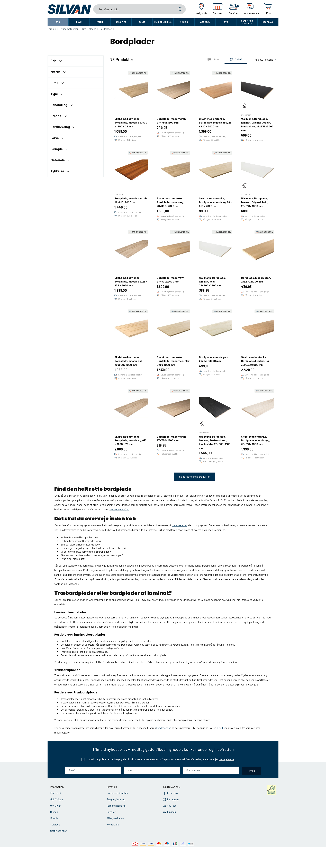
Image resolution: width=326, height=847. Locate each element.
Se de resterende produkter (194, 476)
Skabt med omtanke (247, 22)
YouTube (172, 805)
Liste (216, 59)
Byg (58, 22)
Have (79, 22)
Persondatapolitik (116, 805)
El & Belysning (162, 22)
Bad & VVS (121, 22)
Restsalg (268, 22)
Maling (184, 22)
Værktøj (205, 22)
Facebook (172, 793)
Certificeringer (58, 830)
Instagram (173, 799)
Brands (54, 818)
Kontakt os (113, 824)
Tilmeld (251, 770)
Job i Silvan (56, 799)
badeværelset (179, 525)
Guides (54, 811)
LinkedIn (172, 811)
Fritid (100, 22)
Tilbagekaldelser (116, 818)
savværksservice (119, 509)
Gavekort (111, 811)
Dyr (226, 22)
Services (55, 824)
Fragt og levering (116, 799)
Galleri (238, 59)
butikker (221, 727)
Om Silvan (55, 805)
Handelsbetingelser (117, 793)
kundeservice (163, 727)
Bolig (142, 22)
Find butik (55, 793)
